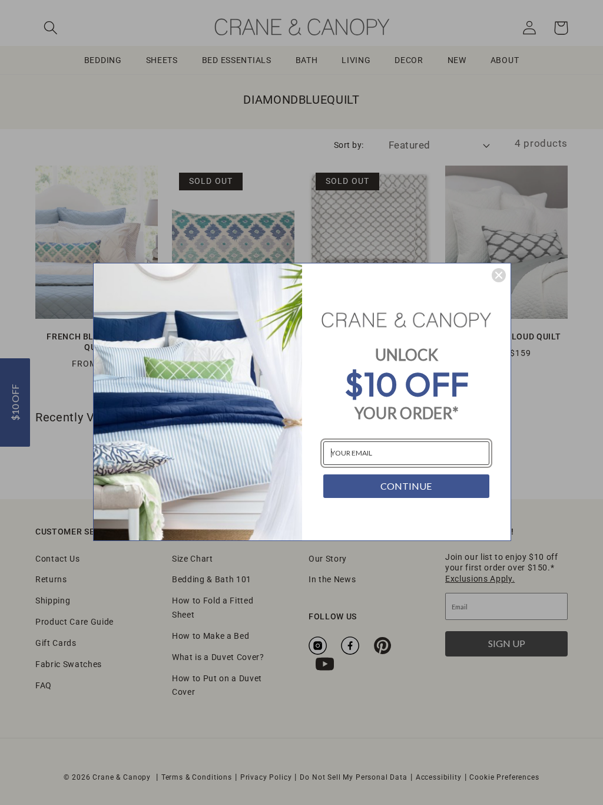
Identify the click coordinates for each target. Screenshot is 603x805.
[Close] (499, 275)
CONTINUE (406, 485)
